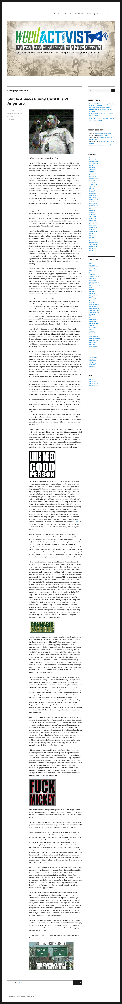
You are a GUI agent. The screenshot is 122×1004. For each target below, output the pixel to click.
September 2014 (93, 184)
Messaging (92, 314)
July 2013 (91, 209)
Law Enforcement (94, 304)
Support (91, 325)
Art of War (92, 271)
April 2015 (92, 171)
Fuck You (15, 113)
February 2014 (93, 195)
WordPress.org (93, 385)
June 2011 (92, 235)
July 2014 (91, 188)
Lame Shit (92, 303)
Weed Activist (11, 996)
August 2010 (92, 248)
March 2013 (92, 216)
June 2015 (92, 167)
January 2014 (93, 197)
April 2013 (92, 214)
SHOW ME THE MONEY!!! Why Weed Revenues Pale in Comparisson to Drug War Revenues (101, 109)
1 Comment (10, 119)
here (76, 522)
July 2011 (91, 233)
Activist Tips (92, 269)
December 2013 (93, 199)
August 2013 (92, 207)
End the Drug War (94, 282)
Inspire (91, 301)
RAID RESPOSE (93, 320)
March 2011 (92, 239)
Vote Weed (92, 331)
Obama (91, 318)
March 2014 (92, 194)
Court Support (93, 278)
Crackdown (92, 280)
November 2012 (93, 224)
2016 (90, 263)
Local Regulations (94, 308)
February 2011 (93, 241)
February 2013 (93, 218)
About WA (68, 14)
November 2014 (93, 180)
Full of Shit (92, 291)
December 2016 (93, 162)
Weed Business (93, 337)
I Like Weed (92, 299)
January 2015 (93, 177)
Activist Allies (57, 14)
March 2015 (92, 173)
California (92, 274)
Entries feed (92, 381)
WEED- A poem (103, 135)
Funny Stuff (92, 293)
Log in (91, 379)
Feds (90, 288)
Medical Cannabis (94, 312)
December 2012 (93, 222)
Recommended (93, 321)
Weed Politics (93, 346)
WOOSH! (10, 117)
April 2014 (92, 192)
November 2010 (93, 243)
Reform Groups (93, 323)
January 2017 (93, 160)
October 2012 (93, 226)
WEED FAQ (91, 14)
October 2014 (93, 182)
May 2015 (92, 169)
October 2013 (93, 203)
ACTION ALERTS (94, 267)
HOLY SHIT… (93, 295)
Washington (92, 333)
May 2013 (91, 212)
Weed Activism (93, 335)
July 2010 (91, 250)
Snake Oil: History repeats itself (103, 134)
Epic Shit (10, 113)
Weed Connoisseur (94, 338)
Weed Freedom (93, 340)
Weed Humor (93, 342)
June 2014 (92, 190)
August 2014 (92, 186)
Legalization (92, 306)
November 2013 (93, 201)
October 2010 (93, 244)
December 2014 (93, 178)
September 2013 (93, 205)
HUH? (91, 297)
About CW (92, 265)
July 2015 (91, 165)
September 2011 (93, 231)
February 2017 (93, 158)
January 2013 (92, 220)
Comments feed (93, 383)
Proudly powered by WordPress (25, 996)
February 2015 (93, 175)
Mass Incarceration (94, 310)
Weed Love (92, 344)
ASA (90, 272)
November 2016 (93, 163)
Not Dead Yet (92, 117)
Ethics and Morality (94, 286)
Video (90, 329)
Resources (111, 14)
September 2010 (93, 246)
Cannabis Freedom (94, 276)
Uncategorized (15, 115)
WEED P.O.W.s (79, 14)
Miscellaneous (93, 316)
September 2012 (93, 227)
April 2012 (92, 229)
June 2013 (92, 211)
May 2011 (91, 237)
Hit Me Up (101, 14)
